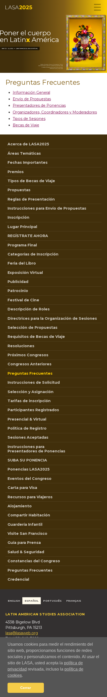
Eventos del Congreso (29, 478)
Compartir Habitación (29, 515)
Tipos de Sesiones (29, 118)
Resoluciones (21, 346)
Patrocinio (18, 290)
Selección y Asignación (31, 391)
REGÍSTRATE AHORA (28, 235)
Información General (31, 92)
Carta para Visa (22, 487)
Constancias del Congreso (34, 561)
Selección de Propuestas (32, 327)
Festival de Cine (23, 300)
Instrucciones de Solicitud (34, 382)
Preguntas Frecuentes (30, 373)
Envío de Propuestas (32, 99)
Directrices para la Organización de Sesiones (52, 318)
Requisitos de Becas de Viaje (36, 336)
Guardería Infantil (25, 524)
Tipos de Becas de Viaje (31, 181)
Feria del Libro (22, 263)
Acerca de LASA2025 (28, 144)
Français (73, 600)
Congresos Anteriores (29, 364)
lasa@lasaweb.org (21, 633)
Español (31, 600)
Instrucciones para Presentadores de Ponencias (36, 448)
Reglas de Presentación (31, 199)
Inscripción (18, 217)
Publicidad (18, 281)
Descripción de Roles (29, 309)
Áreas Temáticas (24, 153)
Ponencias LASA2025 (29, 469)
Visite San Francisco (27, 533)
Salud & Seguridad (26, 552)
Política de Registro (27, 428)
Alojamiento (20, 506)
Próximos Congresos (28, 355)
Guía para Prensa (24, 542)
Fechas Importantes (28, 162)
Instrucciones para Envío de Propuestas (47, 208)
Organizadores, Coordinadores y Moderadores (55, 112)
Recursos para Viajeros (30, 497)
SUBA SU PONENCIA (27, 460)
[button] (24, 676)
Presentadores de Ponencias (39, 105)
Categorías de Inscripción (33, 254)
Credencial (18, 579)
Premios (16, 171)
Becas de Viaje (26, 125)
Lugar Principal (22, 226)
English (14, 600)
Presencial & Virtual (27, 419)
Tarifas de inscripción (29, 401)
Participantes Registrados (33, 410)
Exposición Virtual (25, 272)
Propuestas (19, 190)
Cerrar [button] (25, 688)
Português (52, 600)
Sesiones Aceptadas (28, 437)
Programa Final (22, 245)
